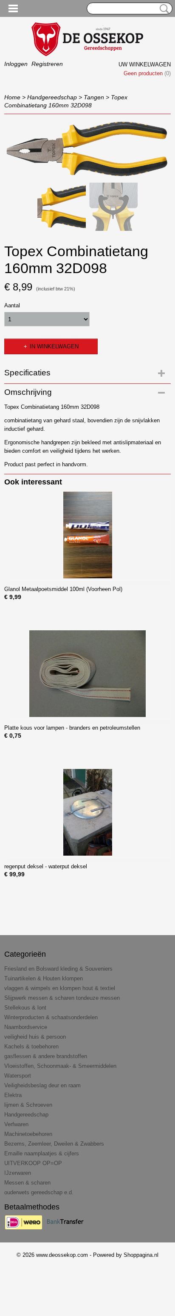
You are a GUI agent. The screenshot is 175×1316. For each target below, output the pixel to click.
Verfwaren (16, 1124)
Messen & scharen (27, 1182)
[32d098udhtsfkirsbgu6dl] (87, 148)
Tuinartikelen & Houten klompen (43, 978)
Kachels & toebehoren (31, 1046)
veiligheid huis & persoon (35, 1037)
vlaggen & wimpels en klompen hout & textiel (59, 988)
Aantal (12, 305)
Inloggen (16, 63)
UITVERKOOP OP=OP (33, 1163)
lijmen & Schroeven (28, 1105)
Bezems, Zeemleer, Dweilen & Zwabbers (54, 1144)
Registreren (47, 63)
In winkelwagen (54, 346)
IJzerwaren (17, 1173)
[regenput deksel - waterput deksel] (87, 812)
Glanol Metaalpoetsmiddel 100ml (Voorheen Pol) (63, 589)
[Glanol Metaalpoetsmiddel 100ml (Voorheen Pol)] (87, 535)
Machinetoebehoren (28, 1134)
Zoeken (162, 9)
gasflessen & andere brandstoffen (45, 1056)
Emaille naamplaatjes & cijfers (41, 1153)
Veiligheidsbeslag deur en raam (42, 1085)
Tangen (94, 97)
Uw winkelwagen (145, 64)
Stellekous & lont (25, 1007)
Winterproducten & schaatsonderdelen (51, 1017)
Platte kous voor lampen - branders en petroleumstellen (72, 728)
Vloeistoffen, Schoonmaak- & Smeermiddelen (60, 1066)
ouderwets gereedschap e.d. (38, 1192)
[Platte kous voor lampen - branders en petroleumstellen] (87, 673)
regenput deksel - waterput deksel (45, 866)
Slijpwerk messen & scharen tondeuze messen (62, 998)
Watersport (17, 1075)
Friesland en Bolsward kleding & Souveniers (58, 969)
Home (12, 97)
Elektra (13, 1095)
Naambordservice (25, 1027)
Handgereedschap (52, 97)
